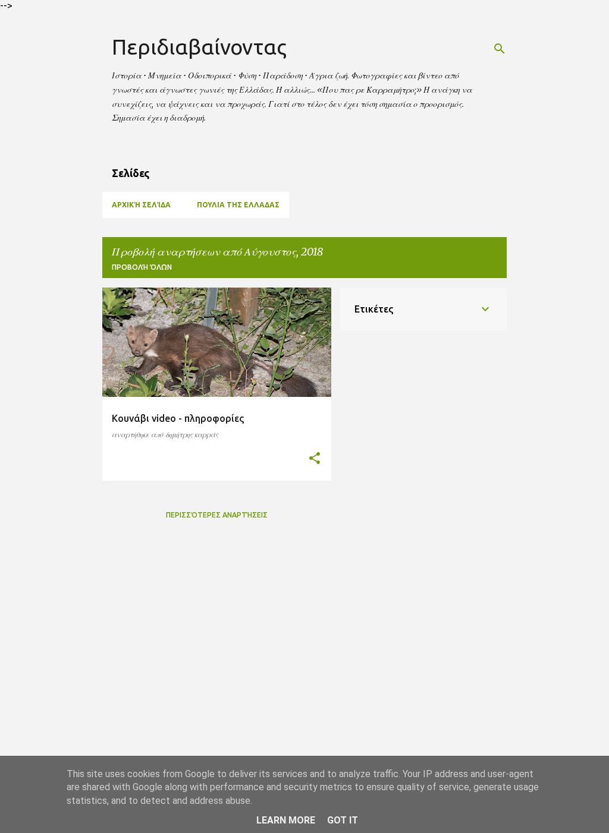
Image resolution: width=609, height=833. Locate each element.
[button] (314, 458)
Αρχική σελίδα (141, 205)
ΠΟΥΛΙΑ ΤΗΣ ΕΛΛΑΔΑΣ (238, 205)
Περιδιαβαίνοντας (199, 46)
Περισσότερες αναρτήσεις (217, 515)
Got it (342, 820)
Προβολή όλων (142, 267)
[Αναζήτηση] (499, 48)
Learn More (285, 820)
